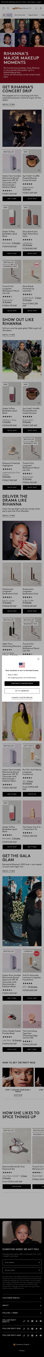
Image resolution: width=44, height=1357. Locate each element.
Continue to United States (22, 683)
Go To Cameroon (22, 691)
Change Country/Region (22, 697)
